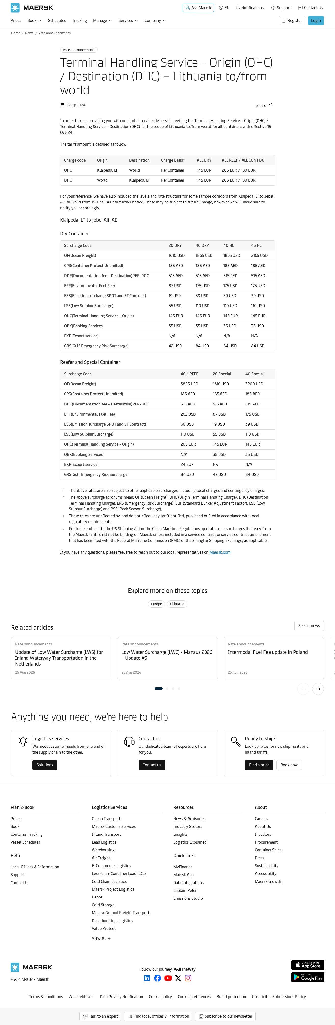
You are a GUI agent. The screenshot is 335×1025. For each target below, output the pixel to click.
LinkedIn (147, 978)
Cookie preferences (194, 996)
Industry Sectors (187, 826)
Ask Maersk (201, 7)
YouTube (168, 978)
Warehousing (103, 850)
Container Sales (268, 850)
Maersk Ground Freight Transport (120, 913)
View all (99, 938)
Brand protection (231, 996)
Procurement (266, 842)
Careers (261, 818)
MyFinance (182, 867)
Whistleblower (81, 996)
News (29, 33)
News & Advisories (189, 818)
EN (227, 7)
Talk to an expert (103, 1016)
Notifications (249, 7)
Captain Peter (185, 890)
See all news (309, 625)
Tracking (79, 20)
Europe (156, 604)
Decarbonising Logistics (112, 920)
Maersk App (183, 875)
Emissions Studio (188, 898)
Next (318, 689)
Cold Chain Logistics (109, 881)
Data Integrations (188, 882)
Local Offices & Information (35, 867)
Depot (97, 897)
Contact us (152, 765)
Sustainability (266, 865)
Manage (100, 20)
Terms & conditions (46, 996)
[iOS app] (307, 965)
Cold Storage (103, 905)
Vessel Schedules (25, 842)
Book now (289, 765)
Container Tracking (27, 834)
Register (295, 20)
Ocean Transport (106, 818)
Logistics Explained (189, 842)
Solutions (45, 765)
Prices (16, 20)
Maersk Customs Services (114, 826)
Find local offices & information (161, 1016)
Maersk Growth (268, 881)
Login (316, 20)
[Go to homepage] (32, 8)
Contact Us (313, 7)
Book (31, 20)
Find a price (259, 765)
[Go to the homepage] (31, 970)
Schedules (57, 20)
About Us (263, 826)
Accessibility (265, 873)
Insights (180, 834)
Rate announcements (54, 33)
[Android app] (307, 977)
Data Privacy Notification (121, 996)
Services (126, 20)
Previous (303, 689)
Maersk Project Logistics (113, 889)
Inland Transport (106, 834)
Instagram (188, 978)
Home (15, 33)
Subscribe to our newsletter (228, 1016)
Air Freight (101, 858)
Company (153, 20)
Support (284, 7)
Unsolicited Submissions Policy (279, 996)
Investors (263, 834)
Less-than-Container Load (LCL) (119, 873)
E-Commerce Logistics (111, 865)
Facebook (157, 978)
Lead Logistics (104, 842)
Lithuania (177, 604)
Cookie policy (160, 996)
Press (259, 858)
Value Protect (104, 928)
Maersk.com (220, 552)
